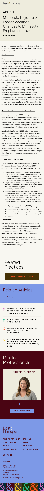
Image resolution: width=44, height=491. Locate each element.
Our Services (9, 442)
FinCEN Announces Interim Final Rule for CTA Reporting (22, 330)
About (6, 446)
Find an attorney (22, 411)
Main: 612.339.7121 (9, 465)
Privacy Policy (10, 449)
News (7, 297)
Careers (27, 439)
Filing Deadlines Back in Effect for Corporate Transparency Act (21, 311)
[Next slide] (24, 403)
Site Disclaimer (30, 449)
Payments (28, 446)
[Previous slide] (20, 403)
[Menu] (36, 3)
